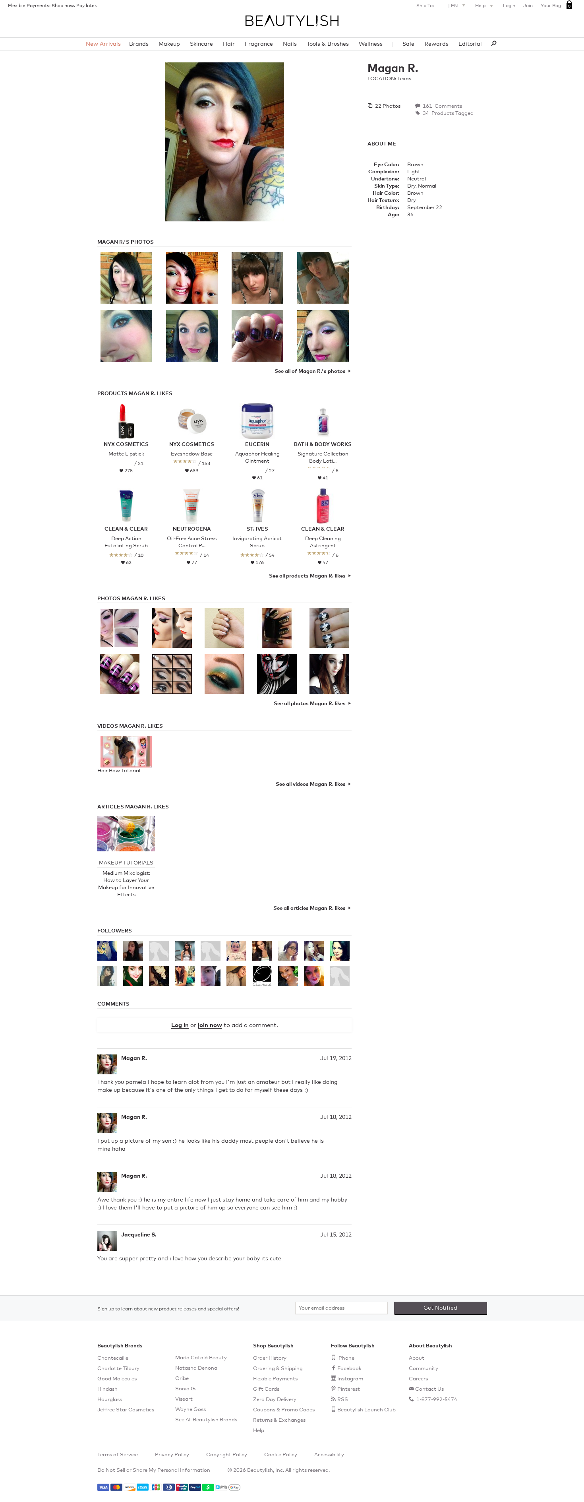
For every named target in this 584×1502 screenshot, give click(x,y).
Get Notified (440, 1308)
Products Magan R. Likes (134, 393)
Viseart (184, 1399)
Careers (418, 1379)
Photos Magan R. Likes (131, 598)
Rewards (437, 44)
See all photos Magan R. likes (310, 703)
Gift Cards (266, 1389)
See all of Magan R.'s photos (310, 371)
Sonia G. (185, 1389)
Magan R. (134, 1058)
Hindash (107, 1389)
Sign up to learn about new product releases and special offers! (168, 1309)
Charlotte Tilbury (118, 1368)
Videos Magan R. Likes (130, 726)
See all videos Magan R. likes (311, 784)
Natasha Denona (196, 1368)
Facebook (349, 1368)
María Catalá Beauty (201, 1358)
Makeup (169, 44)
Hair (229, 44)
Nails (290, 44)
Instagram (350, 1379)
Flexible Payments (275, 1379)
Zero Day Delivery (274, 1399)
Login (509, 6)
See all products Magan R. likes (307, 576)
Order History (269, 1358)
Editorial (470, 44)
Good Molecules (117, 1379)
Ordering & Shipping (278, 1368)
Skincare (201, 44)
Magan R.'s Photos (125, 242)
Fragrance (259, 44)
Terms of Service (117, 1454)
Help (481, 6)
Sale (408, 44)
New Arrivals (103, 44)
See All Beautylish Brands (206, 1420)
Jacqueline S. (139, 1235)
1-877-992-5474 (436, 1399)
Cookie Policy (280, 1454)
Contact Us (429, 1389)
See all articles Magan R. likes (309, 908)
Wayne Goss (190, 1409)
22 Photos (387, 106)
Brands (139, 44)
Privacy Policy (172, 1454)
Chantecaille (112, 1358)
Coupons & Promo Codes (284, 1410)
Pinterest (348, 1389)
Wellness (371, 44)
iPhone (345, 1358)
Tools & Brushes (328, 44)
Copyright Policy (226, 1454)
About (416, 1358)
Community (423, 1368)
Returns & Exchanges (279, 1420)
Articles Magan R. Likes (133, 807)
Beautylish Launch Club (366, 1410)
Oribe (182, 1378)
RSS (342, 1399)
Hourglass (109, 1399)
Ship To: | (437, 6)
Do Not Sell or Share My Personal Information (153, 1470)
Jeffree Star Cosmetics (125, 1410)
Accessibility (329, 1454)
